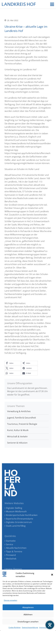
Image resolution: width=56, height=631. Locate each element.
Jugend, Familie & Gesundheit (21, 417)
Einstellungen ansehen (28, 621)
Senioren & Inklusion (17, 442)
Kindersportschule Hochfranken (22, 515)
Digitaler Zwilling (14, 508)
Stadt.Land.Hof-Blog (16, 525)
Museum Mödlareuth (16, 511)
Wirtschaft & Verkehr (17, 436)
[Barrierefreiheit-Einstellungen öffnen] (50, 625)
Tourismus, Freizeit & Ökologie (22, 424)
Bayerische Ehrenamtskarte (19, 518)
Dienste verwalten (10, 600)
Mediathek (11, 558)
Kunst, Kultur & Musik (17, 430)
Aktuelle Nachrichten (16, 547)
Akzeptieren (28, 607)
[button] (52, 574)
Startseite (10, 540)
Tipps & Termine (14, 551)
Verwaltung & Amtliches (19, 411)
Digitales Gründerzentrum (19, 522)
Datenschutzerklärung (30, 627)
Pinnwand (11, 555)
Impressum (43, 627)
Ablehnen (28, 614)
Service (9, 544)
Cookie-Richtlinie (15, 627)
